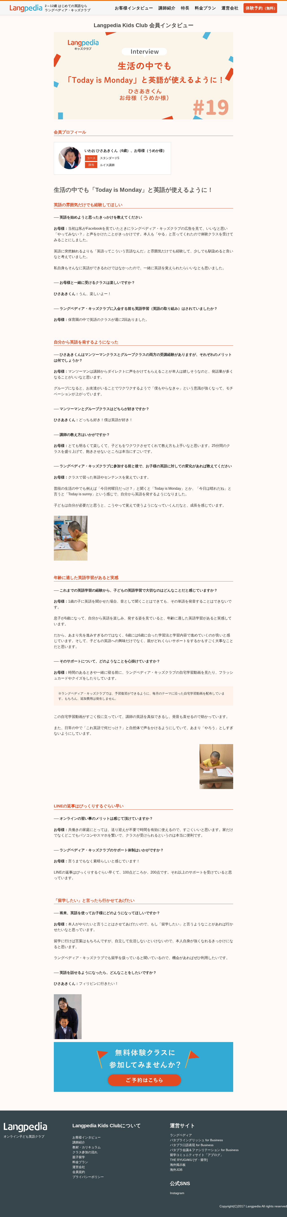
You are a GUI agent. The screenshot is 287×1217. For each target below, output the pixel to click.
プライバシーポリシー (88, 1177)
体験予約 (261, 8)
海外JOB (176, 1169)
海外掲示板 (178, 1165)
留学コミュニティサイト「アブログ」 (196, 1155)
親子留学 (78, 1157)
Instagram (177, 1193)
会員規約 (78, 1172)
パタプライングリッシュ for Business (196, 1140)
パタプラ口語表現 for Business (191, 1145)
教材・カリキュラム (86, 1147)
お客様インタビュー (134, 8)
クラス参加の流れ (85, 1152)
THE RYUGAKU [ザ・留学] (189, 1160)
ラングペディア (181, 1135)
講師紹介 (167, 8)
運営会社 (230, 8)
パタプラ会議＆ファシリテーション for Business (204, 1150)
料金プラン (205, 8)
